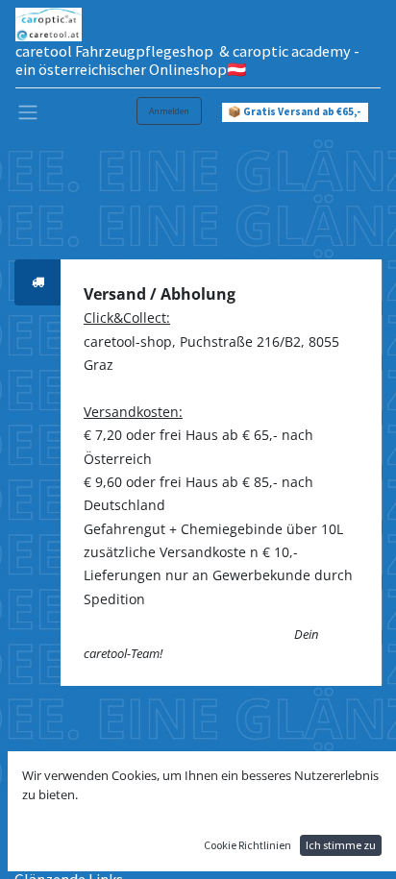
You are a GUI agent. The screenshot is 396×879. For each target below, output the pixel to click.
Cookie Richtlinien (247, 845)
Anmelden (169, 111)
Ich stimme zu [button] (341, 845)
